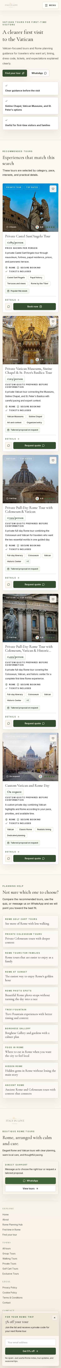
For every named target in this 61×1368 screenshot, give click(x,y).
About (6, 1219)
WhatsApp (37, 73)
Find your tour (13, 73)
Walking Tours (10, 1258)
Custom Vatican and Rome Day (27, 785)
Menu (52, 5)
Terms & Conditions (13, 1297)
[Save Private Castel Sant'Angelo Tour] (53, 188)
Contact (6, 1302)
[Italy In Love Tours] (11, 5)
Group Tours (9, 1253)
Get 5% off (29, 1351)
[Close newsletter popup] (54, 1317)
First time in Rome (11, 1229)
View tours (29, 1188)
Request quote (33, 445)
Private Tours (9, 1263)
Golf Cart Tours (10, 1268)
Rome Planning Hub (13, 1224)
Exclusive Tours (11, 1273)
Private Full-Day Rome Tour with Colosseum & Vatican (29, 509)
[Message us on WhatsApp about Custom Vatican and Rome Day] (8, 858)
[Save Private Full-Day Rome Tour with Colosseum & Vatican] (53, 460)
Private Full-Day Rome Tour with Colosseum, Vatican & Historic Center (29, 650)
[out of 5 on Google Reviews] (46, 776)
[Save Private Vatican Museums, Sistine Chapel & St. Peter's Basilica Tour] (53, 321)
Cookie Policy (10, 1292)
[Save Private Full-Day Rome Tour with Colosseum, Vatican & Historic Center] (53, 599)
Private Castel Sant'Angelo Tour (27, 236)
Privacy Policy (10, 1287)
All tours (7, 1248)
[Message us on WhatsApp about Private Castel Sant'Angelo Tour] (8, 306)
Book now (32, 306)
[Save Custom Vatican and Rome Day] (53, 738)
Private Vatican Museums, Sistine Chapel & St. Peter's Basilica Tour (28, 371)
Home (6, 1214)
